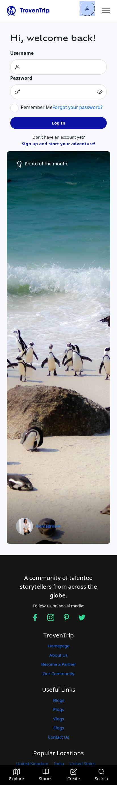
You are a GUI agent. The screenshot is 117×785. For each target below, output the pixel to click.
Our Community (58, 673)
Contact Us (58, 737)
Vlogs (58, 718)
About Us (58, 655)
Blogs (58, 700)
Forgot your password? (78, 107)
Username (22, 53)
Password (21, 78)
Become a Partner (58, 664)
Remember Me (37, 107)
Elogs (58, 728)
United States (82, 763)
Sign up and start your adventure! (58, 143)
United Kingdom (32, 763)
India (59, 763)
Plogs (58, 709)
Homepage (58, 646)
